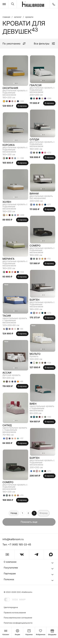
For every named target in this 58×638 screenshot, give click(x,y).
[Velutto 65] (15, 438)
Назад (14, 513)
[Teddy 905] (34, 313)
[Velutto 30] (12, 215)
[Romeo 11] (15, 381)
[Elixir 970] (15, 158)
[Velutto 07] (10, 381)
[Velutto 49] (15, 215)
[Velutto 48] (7, 329)
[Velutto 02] (4, 215)
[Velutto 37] (7, 438)
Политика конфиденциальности (18, 623)
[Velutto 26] (31, 363)
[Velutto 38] (7, 272)
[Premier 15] (15, 272)
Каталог (17, 17)
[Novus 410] (40, 205)
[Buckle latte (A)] (10, 495)
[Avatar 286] (40, 417)
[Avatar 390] (12, 158)
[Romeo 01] (18, 158)
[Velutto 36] (7, 381)
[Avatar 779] (18, 272)
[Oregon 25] (42, 417)
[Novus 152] (42, 205)
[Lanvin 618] (34, 153)
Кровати (29, 17)
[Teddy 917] (37, 363)
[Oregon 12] (7, 215)
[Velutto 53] (31, 417)
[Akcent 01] (18, 329)
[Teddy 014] (42, 363)
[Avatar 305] (18, 495)
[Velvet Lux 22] (15, 101)
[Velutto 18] (4, 158)
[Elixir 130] (42, 98)
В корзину (22, 106)
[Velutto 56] (10, 272)
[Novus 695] (7, 101)
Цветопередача (11, 607)
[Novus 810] (18, 215)
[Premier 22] (45, 205)
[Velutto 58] (18, 381)
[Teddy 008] (40, 363)
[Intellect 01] (15, 329)
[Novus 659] (7, 158)
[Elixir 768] (34, 417)
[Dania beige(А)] (12, 495)
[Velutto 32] (12, 381)
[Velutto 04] (12, 438)
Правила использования (15, 612)
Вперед (43, 513)
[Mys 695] (45, 417)
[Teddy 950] (45, 363)
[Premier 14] (10, 101)
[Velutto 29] (10, 215)
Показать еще (29, 521)
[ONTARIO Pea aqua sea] (4, 329)
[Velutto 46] (4, 438)
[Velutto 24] (45, 313)
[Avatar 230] (12, 101)
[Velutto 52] (31, 205)
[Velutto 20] (31, 98)
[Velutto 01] (34, 363)
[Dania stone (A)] (37, 153)
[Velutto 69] (4, 381)
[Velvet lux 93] (45, 98)
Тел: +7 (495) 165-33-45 (16, 544)
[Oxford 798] (18, 101)
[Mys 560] (15, 495)
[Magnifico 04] (10, 329)
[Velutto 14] (18, 438)
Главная (6, 17)
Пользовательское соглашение (18, 617)
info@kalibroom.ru (13, 539)
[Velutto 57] (4, 101)
